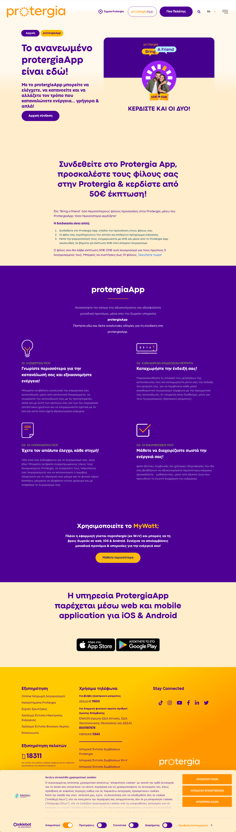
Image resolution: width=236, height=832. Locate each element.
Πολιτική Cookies (104, 811)
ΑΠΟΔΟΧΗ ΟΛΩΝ (207, 779)
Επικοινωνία (30, 733)
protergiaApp (118, 320)
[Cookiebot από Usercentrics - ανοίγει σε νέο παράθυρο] (22, 825)
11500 (96, 701)
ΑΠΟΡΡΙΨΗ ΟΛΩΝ (207, 801)
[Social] (161, 703)
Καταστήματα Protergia (39, 702)
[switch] (102, 825)
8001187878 (87, 728)
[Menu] (225, 11)
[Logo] (179, 762)
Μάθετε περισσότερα (118, 557)
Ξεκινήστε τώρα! (150, 255)
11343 (96, 734)
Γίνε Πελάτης (176, 11)
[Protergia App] (142, 12)
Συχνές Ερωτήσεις (34, 709)
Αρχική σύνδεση (41, 116)
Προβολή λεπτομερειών (193, 825)
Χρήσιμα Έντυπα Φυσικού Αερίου (45, 726)
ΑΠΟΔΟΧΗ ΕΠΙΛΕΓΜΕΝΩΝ (207, 790)
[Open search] (198, 11)
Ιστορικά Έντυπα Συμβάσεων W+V (103, 760)
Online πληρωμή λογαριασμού (43, 696)
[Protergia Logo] (36, 12)
